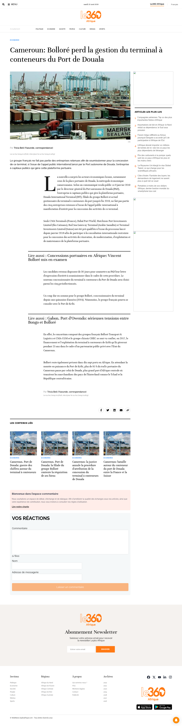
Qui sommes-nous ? (79, 683)
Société (62, 29)
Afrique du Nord (47, 683)
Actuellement (15, 29)
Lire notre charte (20, 506)
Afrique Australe (47, 695)
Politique (39, 29)
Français (174, 4)
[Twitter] (154, 677)
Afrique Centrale (47, 689)
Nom (15, 560)
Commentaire (19, 528)
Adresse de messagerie (25, 572)
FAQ (73, 686)
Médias (92, 29)
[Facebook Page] (148, 677)
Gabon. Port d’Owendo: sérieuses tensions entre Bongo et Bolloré (78, 320)
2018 (105, 695)
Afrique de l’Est (46, 692)
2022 (105, 683)
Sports (102, 29)
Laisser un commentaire (70, 587)
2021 (105, 686)
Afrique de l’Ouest (47, 686)
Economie (51, 29)
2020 (105, 689)
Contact (75, 692)
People (72, 29)
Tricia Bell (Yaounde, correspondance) (33, 148)
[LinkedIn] (165, 677)
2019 (105, 692)
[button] (176, 720)
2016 (105, 701)
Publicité (75, 695)
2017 (105, 698)
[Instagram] (170, 677)
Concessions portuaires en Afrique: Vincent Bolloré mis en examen (74, 257)
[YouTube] (159, 677)
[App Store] (144, 707)
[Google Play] (163, 707)
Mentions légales (78, 689)
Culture (82, 29)
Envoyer (105, 649)
